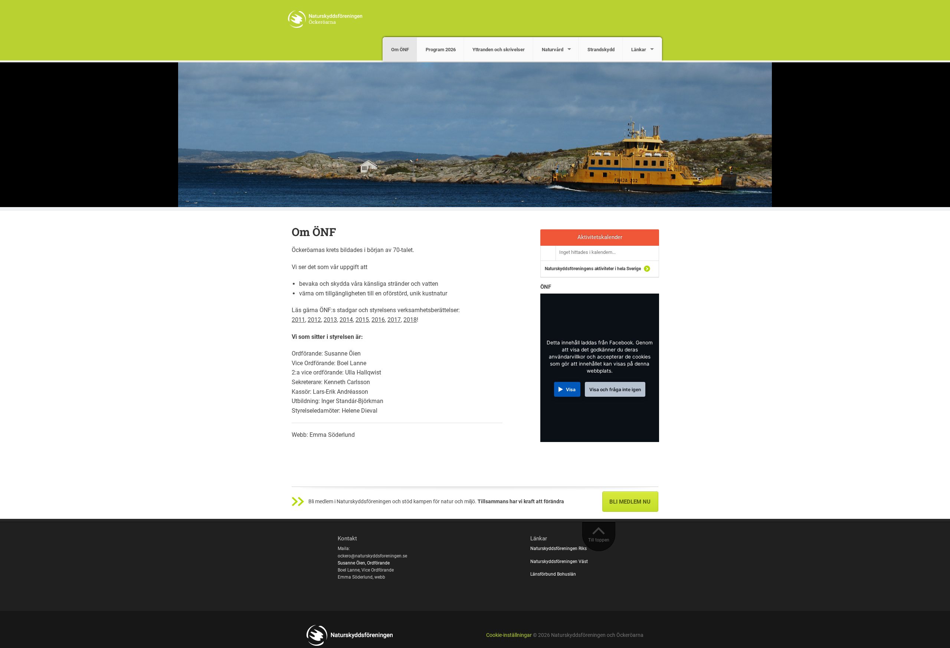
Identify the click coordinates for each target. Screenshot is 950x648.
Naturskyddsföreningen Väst (559, 561)
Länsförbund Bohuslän (553, 574)
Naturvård (552, 49)
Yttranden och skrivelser (498, 49)
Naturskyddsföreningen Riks (559, 548)
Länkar (638, 49)
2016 (378, 319)
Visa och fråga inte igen (615, 389)
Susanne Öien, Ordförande (364, 563)
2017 (394, 319)
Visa (571, 389)
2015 (362, 319)
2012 (314, 319)
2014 (346, 319)
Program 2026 (441, 49)
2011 (298, 319)
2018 (410, 319)
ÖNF (545, 287)
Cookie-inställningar (509, 635)
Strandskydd (601, 49)
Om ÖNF (400, 49)
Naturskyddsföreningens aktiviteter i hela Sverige (593, 268)
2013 (330, 319)
